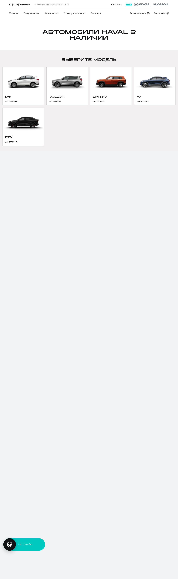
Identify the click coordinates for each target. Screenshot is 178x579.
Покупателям (31, 13)
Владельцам (51, 13)
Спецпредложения (74, 13)
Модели (13, 13)
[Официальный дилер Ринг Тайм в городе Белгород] (151, 4)
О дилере (96, 13)
